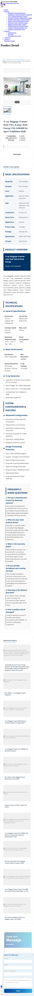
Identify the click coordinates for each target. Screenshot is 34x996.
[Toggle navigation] (2, 7)
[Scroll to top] (2, 994)
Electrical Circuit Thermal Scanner (18, 23)
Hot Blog (10, 34)
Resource (7, 31)
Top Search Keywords (14, 36)
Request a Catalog (9, 41)
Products (6, 11)
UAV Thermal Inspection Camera (17, 16)
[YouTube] (4, 5)
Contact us (7, 37)
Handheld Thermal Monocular (16, 13)
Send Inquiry (17, 154)
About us (7, 39)
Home (6, 10)
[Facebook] (1, 5)
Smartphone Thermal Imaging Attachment (20, 14)
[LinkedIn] (2, 5)
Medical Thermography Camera (17, 24)
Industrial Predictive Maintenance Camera (20, 18)
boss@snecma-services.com (10, 3)
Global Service (12, 33)
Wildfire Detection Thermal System (18, 26)
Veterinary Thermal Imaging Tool (17, 28)
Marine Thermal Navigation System (18, 21)
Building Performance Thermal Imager (19, 19)
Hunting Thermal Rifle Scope (16, 29)
